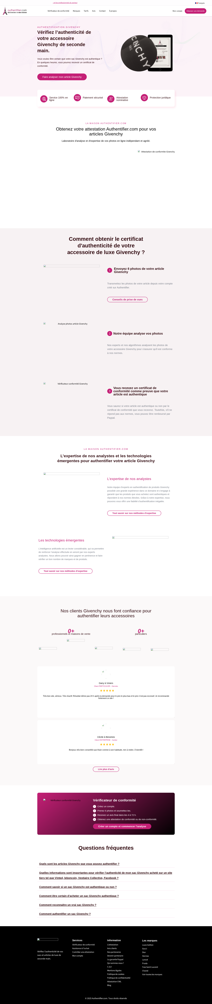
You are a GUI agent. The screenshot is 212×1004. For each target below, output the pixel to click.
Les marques (149, 940)
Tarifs (86, 11)
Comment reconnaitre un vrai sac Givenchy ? (67, 904)
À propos (113, 11)
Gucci (144, 948)
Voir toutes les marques (152, 974)
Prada (144, 963)
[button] (106, 863)
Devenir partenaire (115, 955)
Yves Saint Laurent (150, 967)
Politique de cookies (115, 974)
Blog (109, 985)
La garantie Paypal (115, 959)
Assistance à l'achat (80, 948)
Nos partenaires (114, 952)
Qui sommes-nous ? (115, 963)
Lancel (145, 959)
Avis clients (112, 948)
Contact (102, 11)
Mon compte (77, 955)
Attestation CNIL (114, 981)
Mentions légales (114, 970)
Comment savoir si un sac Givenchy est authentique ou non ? (78, 886)
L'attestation (112, 944)
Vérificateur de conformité (58, 11)
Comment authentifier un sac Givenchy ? (65, 913)
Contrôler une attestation (83, 952)
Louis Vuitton (147, 945)
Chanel (145, 970)
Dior (144, 952)
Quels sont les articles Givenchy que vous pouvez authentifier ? (79, 863)
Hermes (145, 956)
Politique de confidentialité (118, 977)
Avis (93, 11)
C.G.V (109, 966)
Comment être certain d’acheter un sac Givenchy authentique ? (79, 895)
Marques (76, 11)
